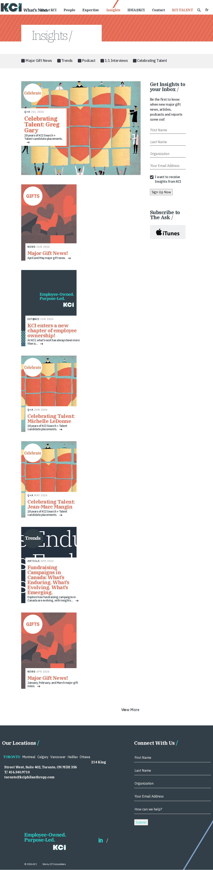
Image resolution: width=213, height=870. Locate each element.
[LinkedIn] (100, 840)
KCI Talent (182, 10)
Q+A (27, 111)
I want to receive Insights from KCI (168, 179)
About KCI (48, 10)
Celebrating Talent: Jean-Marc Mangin (51, 504)
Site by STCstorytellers (54, 864)
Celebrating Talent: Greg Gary (41, 124)
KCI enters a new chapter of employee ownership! (52, 330)
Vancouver (58, 757)
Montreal (28, 757)
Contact (158, 10)
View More (130, 709)
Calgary (42, 757)
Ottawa (85, 757)
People (69, 10)
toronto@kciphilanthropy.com (29, 777)
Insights (113, 10)
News (31, 246)
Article (33, 560)
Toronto (11, 757)
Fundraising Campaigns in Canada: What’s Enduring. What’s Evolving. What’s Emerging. (48, 580)
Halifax (73, 757)
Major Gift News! (47, 253)
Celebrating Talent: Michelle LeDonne (51, 418)
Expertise (90, 10)
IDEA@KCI (136, 10)
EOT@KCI (33, 319)
